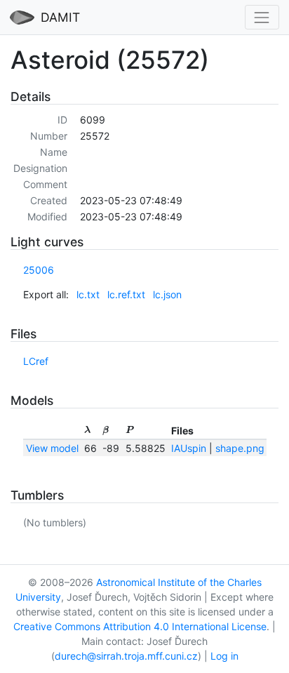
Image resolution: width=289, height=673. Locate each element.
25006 (38, 270)
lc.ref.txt (126, 294)
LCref (35, 361)
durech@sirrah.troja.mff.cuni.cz (126, 656)
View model (52, 448)
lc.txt (88, 294)
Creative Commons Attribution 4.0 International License (140, 626)
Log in (224, 656)
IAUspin (188, 448)
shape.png (239, 448)
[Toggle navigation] (262, 17)
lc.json (167, 294)
